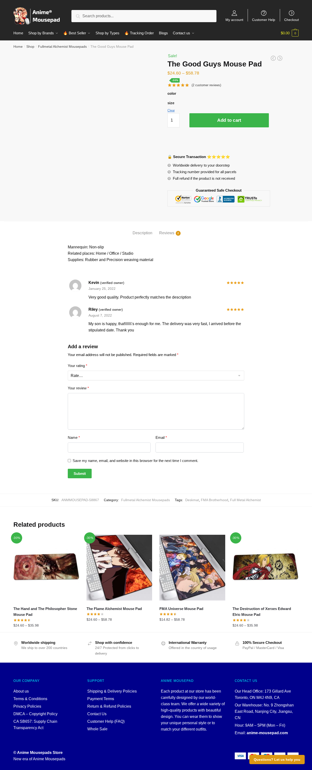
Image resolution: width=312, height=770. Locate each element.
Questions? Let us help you (277, 759)
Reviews (166, 233)
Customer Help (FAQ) (106, 721)
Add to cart (229, 120)
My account (234, 19)
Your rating (77, 366)
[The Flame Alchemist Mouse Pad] (119, 568)
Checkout (291, 19)
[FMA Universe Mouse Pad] (192, 568)
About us (21, 691)
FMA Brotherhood (214, 500)
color (171, 93)
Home (18, 46)
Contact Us (97, 714)
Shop (30, 46)
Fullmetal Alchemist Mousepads (62, 46)
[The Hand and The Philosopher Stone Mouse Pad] (46, 568)
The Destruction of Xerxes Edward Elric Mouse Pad (262, 612)
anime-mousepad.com (267, 733)
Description (142, 233)
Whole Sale (97, 729)
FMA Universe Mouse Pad (181, 609)
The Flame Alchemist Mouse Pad (114, 609)
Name (74, 437)
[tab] (142, 229)
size (170, 103)
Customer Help (263, 19)
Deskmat (192, 500)
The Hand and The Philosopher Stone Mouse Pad (45, 612)
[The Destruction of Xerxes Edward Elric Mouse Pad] (265, 568)
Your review (78, 388)
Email (161, 437)
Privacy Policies (27, 706)
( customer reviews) (206, 85)
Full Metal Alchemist (245, 500)
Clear (171, 110)
